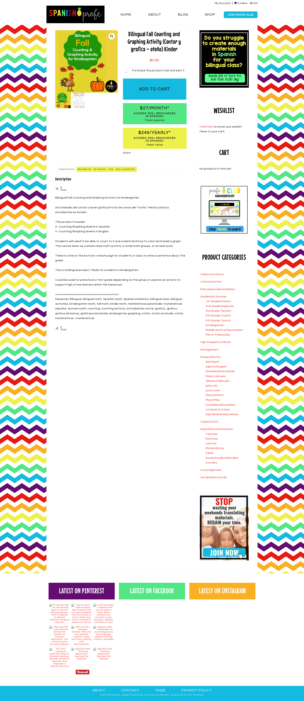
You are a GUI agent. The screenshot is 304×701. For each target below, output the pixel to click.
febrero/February (218, 380)
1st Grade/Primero (218, 301)
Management (209, 349)
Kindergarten (215, 325)
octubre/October (218, 409)
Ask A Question (125, 169)
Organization (209, 421)
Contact (130, 690)
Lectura (211, 443)
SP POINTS (100, 169)
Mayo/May (213, 399)
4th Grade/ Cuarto (218, 315)
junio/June (213, 390)
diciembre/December (220, 371)
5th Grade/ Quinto (218, 320)
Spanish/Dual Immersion (216, 429)
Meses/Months (210, 357)
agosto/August (216, 366)
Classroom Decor (212, 274)
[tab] (67, 169)
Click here (206, 126)
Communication (211, 281)
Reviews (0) (84, 169)
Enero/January (216, 376)
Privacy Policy (196, 690)
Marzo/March (215, 395)
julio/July (211, 385)
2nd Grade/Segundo (220, 306)
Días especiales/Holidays (217, 289)
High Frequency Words (215, 342)
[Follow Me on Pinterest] (82, 673)
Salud (210, 453)
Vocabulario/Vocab (213, 477)
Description (67, 169)
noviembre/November (221, 404)
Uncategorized (210, 470)
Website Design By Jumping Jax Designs (145, 695)
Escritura (212, 438)
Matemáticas (215, 448)
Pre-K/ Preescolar (218, 334)
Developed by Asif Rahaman (187, 695)
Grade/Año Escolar (213, 296)
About (98, 690)
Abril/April (212, 361)
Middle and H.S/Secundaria (224, 330)
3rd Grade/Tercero (219, 310)
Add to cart (154, 89)
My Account (223, 3)
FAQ (111, 169)
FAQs (160, 690)
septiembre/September (222, 414)
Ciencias (211, 434)
